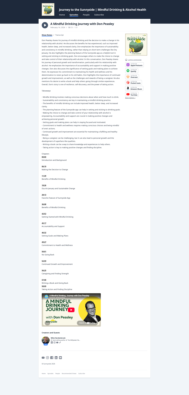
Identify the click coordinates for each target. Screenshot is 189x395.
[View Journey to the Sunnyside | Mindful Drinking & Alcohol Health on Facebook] (51, 357)
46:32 (44, 232)
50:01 (44, 251)
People (86, 15)
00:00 (44, 157)
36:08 (44, 204)
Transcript (59, 35)
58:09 (44, 286)
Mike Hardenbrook (58, 338)
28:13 (44, 195)
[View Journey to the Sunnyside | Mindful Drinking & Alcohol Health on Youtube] (43, 357)
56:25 (44, 270)
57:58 (44, 280)
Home (62, 15)
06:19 (44, 166)
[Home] (48, 9)
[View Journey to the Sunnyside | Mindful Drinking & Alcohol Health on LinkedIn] (56, 357)
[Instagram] (55, 342)
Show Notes (47, 35)
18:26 (44, 185)
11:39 (44, 176)
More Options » (130, 98)
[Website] (60, 342)
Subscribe (99, 15)
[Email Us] (60, 357)
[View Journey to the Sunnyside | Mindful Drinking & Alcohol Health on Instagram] (47, 357)
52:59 (44, 261)
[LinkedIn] (52, 342)
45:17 (44, 223)
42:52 (44, 213)
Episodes (74, 15)
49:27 (44, 242)
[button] (45, 25)
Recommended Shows (69, 373)
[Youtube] (57, 342)
